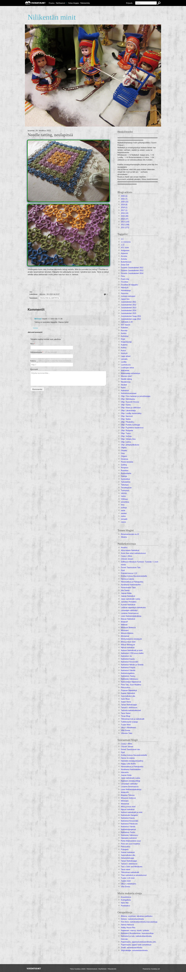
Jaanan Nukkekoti (128, 596)
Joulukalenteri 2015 (128, 313)
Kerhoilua (124, 336)
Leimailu (124, 359)
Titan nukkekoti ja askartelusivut (134, 875)
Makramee (125, 370)
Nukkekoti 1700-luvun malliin (132, 653)
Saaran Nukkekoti (128, 693)
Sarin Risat (125, 699)
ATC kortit (125, 248)
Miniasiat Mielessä (128, 627)
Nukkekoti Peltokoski (129, 824)
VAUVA (124, 493)
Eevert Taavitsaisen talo (130, 749)
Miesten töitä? (126, 376)
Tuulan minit (126, 881)
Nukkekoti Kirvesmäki (129, 662)
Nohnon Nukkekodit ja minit (132, 650)
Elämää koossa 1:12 (129, 573)
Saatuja (124, 476)
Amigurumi (125, 250)
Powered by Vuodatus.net (151, 969)
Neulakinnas (126, 382)
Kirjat (123, 339)
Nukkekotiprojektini (128, 829)
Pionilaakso (125, 906)
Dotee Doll (125, 265)
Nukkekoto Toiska (128, 676)
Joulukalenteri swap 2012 (131, 319)
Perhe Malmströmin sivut (131, 841)
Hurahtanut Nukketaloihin (131, 585)
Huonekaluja (126, 290)
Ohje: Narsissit (127, 416)
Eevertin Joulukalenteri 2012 (132, 268)
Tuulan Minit (126, 725)
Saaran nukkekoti (128, 852)
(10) (124, 213)
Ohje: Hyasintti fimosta (130, 402)
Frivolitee (124, 282)
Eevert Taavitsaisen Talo (130, 567)
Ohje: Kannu (126, 405)
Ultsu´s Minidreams (128, 728)
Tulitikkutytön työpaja (129, 722)
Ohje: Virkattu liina (128, 439)
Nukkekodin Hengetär (129, 815)
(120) (125, 222)
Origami (124, 456)
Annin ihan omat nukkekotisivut (133, 553)
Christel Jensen (127, 559)
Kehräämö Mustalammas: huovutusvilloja (137, 933)
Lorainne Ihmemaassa (129, 613)
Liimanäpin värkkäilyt (129, 610)
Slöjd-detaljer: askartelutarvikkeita (134, 950)
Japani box (125, 299)
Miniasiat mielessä (128, 798)
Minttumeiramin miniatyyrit (131, 639)
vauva (123, 522)
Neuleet (124, 385)
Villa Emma (125, 730)
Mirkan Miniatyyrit (128, 645)
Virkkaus (124, 499)
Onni (123, 453)
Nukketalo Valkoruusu (129, 679)
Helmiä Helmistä (127, 925)
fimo (122, 505)
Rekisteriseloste (92, 969)
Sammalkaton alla (128, 696)
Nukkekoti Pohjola (128, 668)
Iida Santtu (125, 590)
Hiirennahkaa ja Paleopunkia (132, 582)
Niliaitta (124, 537)
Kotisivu (50, 361)
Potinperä (124, 849)
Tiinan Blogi (125, 716)
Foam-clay (125, 279)
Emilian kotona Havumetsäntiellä (134, 576)
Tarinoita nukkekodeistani (131, 710)
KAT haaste (125, 325)
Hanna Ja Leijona (128, 758)
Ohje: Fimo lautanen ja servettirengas (135, 396)
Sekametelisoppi (127, 858)
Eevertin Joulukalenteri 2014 (132, 273)
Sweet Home (126, 702)
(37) (124, 219)
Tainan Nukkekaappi (129, 705)
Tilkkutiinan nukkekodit (130, 872)
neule (123, 510)
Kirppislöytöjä (126, 342)
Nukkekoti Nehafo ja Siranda (132, 665)
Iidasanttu (125, 772)
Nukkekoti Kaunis (128, 659)
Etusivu (51, 3)
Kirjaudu (129, 3)
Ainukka (124, 547)
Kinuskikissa (126, 897)
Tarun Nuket (125, 713)
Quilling (124, 465)
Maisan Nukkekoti (128, 619)
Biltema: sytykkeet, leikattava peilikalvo (136, 916)
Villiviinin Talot (126, 733)
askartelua (125, 502)
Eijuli (123, 570)
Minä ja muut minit (128, 642)
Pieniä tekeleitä (127, 462)
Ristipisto (124, 468)
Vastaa (35, 328)
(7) (124, 199)
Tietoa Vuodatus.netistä (77, 969)
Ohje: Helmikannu (128, 399)
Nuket (123, 388)
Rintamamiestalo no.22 (130, 534)
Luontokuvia (125, 365)
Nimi (32, 344)
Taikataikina (125, 482)
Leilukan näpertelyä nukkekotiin (133, 607)
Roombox (124, 470)
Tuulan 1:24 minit (128, 878)
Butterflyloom (126, 262)
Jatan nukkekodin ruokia (130, 599)
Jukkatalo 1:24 (126, 322)
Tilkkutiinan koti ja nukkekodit (132, 719)
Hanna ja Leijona (127, 579)
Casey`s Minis (126, 744)
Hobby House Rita (128, 928)
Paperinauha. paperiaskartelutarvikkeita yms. (138, 942)
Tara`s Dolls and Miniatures (131, 867)
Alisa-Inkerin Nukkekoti (130, 550)
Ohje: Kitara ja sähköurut (131, 408)
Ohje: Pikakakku (127, 422)
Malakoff (124, 622)
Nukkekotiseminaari (128, 393)
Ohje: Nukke (126, 419)
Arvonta (124, 256)
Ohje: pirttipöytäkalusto (130, 445)
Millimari (38, 318)
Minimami (125, 630)
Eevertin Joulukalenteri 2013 (132, 270)
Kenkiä (123, 333)
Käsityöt (124, 353)
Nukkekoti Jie (126, 656)
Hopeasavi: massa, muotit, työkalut (135, 930)
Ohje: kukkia (126, 442)
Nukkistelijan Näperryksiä (131, 682)
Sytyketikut (125, 479)
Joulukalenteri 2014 (128, 310)
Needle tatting (126, 379)
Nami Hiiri (125, 903)
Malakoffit (125, 792)
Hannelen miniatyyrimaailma (132, 761)
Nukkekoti (125, 390)
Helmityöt (124, 288)
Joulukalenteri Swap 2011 (131, 316)
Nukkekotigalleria (127, 673)
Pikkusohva (125, 688)
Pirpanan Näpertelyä (129, 690)
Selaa (73, 3)
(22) (124, 202)
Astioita (124, 259)
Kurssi (123, 350)
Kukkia (123, 348)
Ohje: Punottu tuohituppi (130, 425)
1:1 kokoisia (125, 242)
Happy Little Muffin (128, 764)
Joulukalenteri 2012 (128, 305)
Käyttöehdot (102, 969)
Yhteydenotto (112, 969)
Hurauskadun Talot (128, 587)
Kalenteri (124, 328)
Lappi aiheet (125, 356)
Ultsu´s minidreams (128, 884)
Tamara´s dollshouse (129, 708)
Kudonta (124, 345)
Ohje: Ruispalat (127, 430)
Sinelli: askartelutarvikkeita (131, 948)
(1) (124, 196)
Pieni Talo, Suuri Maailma (131, 685)
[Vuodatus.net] (34, 968)
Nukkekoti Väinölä (128, 670)
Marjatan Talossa (127, 795)
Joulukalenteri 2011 (128, 302)
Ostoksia (124, 459)
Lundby (124, 362)
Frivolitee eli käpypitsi (49, 298)
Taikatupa (125, 485)
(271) (125, 227)
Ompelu (124, 450)
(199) (125, 225)
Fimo (123, 276)
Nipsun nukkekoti (128, 648)
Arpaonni (124, 253)
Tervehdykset (126, 488)
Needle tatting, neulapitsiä (50, 135)
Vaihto (123, 496)
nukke (123, 516)
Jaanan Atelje (126, 593)
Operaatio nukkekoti (129, 838)
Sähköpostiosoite (43, 352)
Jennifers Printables (129, 602)
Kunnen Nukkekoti (128, 605)
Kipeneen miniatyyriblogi (130, 781)
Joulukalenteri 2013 (128, 308)
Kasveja (124, 330)
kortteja (124, 508)
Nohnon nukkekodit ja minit (131, 812)
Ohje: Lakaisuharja (128, 410)
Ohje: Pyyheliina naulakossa (132, 428)
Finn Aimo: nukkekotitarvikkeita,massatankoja (139, 922)
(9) (124, 205)
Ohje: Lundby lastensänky (131, 413)
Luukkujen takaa (127, 368)
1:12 (122, 245)
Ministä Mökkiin (127, 633)
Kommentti (34, 369)
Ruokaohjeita (126, 473)
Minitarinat (125, 636)
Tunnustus (125, 490)
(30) (124, 216)
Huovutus (124, 293)
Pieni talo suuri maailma (130, 844)
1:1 (122, 239)
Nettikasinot (60, 3)
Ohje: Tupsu (126, 433)
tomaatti (124, 519)
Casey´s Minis (126, 556)
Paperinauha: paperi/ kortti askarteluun (136, 945)
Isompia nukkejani (128, 296)
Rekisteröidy (85, 3)
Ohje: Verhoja (126, 436)
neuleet (124, 513)
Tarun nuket (125, 869)
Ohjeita (123, 448)
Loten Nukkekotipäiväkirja (131, 616)
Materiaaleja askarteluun (130, 373)
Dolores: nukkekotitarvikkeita (132, 919)
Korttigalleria (126, 900)
